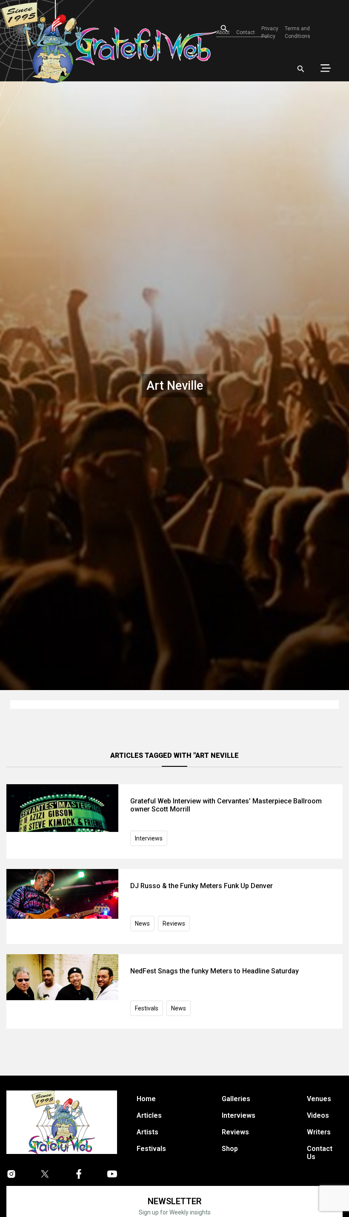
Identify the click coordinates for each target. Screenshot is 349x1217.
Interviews (149, 838)
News (142, 923)
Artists (147, 1132)
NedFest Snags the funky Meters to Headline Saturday (214, 971)
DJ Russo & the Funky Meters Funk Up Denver (201, 886)
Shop (230, 1149)
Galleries (236, 1099)
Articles (149, 1115)
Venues (319, 1099)
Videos (318, 1115)
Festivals (146, 1008)
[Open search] (301, 69)
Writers (319, 1132)
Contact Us (319, 1153)
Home (146, 1099)
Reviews (174, 923)
